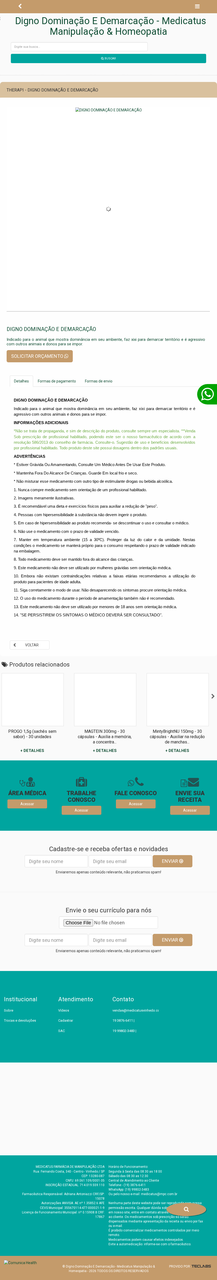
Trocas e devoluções (20, 1020)
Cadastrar (65, 1020)
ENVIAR (170, 861)
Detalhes (21, 381)
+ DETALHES (32, 750)
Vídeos (63, 1010)
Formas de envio (98, 381)
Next (213, 696)
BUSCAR (110, 58)
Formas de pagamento (57, 381)
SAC (61, 1031)
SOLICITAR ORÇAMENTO (37, 356)
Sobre (8, 1010)
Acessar (27, 804)
